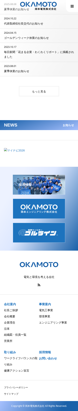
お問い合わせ (48, 358)
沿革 (7, 329)
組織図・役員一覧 (15, 334)
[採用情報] (39, 193)
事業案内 (45, 304)
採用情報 (45, 352)
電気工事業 (46, 310)
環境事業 (44, 316)
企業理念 (9, 322)
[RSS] (39, 284)
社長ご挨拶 (11, 310)
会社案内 (10, 304)
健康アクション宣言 (16, 370)
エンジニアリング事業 (53, 322)
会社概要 (9, 316)
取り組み (10, 352)
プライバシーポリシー (16, 387)
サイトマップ (11, 393)
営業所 (8, 341)
